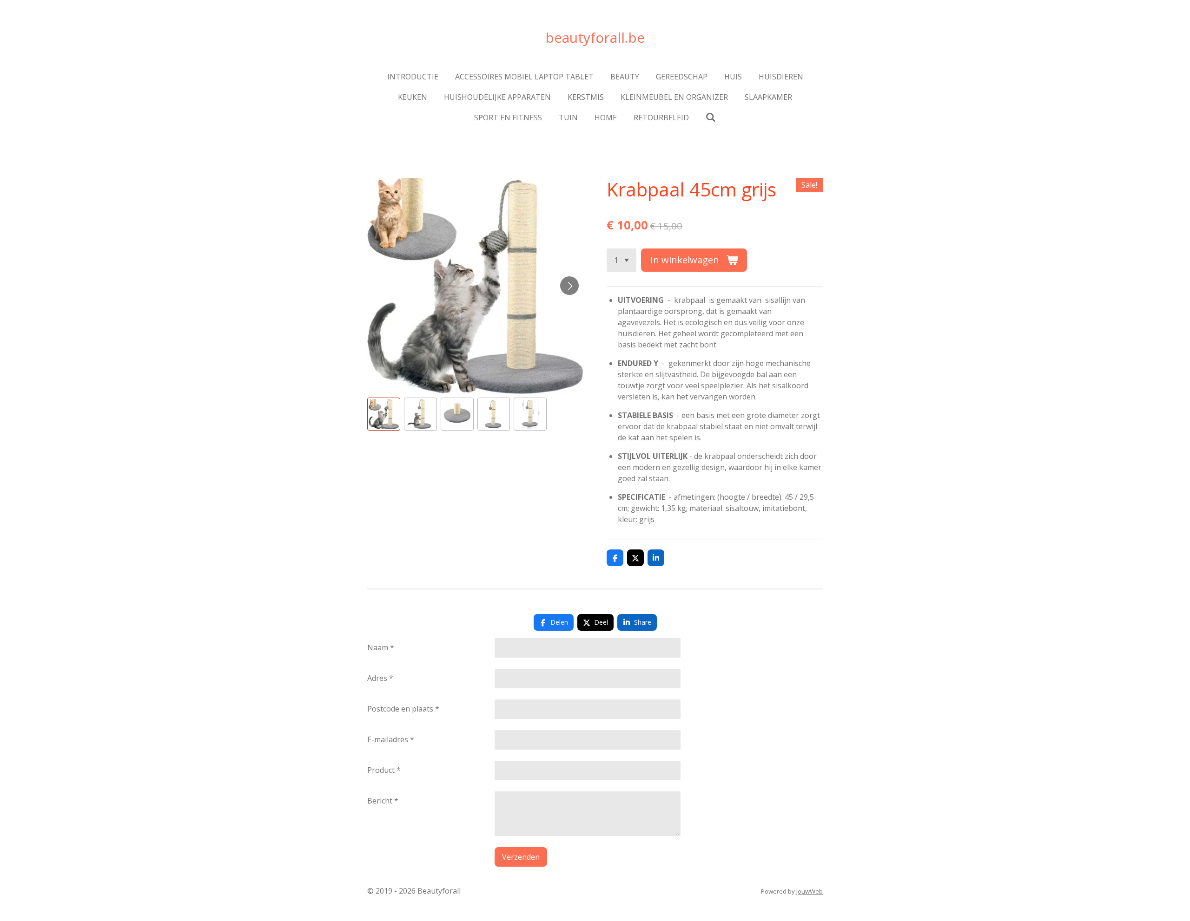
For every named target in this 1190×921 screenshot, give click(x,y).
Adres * (380, 678)
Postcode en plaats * (403, 709)
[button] (383, 414)
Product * (384, 770)
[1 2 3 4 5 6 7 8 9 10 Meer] (621, 260)
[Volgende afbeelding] (569, 285)
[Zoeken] (711, 117)
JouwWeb (809, 891)
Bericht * (382, 801)
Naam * (380, 647)
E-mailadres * (390, 739)
